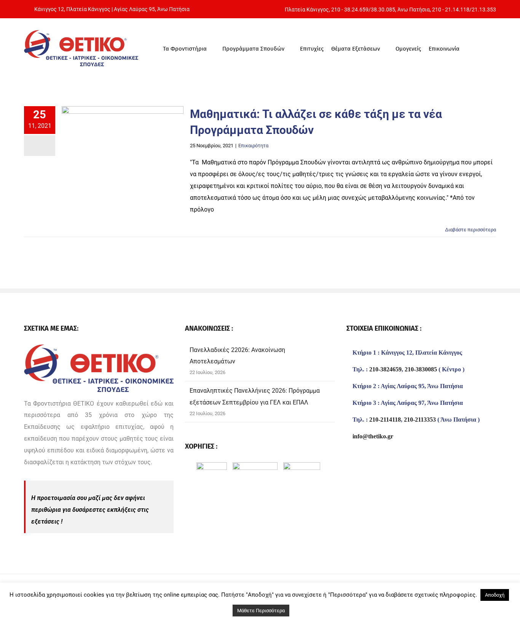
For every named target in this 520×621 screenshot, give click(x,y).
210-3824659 (385, 369)
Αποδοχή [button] (494, 595)
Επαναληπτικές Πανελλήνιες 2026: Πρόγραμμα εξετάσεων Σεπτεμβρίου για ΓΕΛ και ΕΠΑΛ (255, 396)
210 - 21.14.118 (450, 9)
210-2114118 (385, 420)
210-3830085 (421, 369)
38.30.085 (383, 9)
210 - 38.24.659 (349, 9)
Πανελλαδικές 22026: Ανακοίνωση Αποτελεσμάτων (237, 355)
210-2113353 (420, 420)
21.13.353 (484, 9)
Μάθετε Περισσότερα (261, 610)
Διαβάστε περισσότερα (470, 229)
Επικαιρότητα (253, 145)
